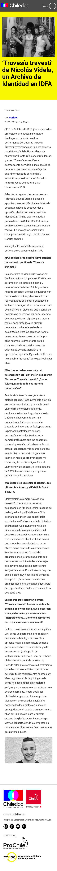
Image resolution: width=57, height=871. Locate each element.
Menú (45, 6)
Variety (13, 118)
